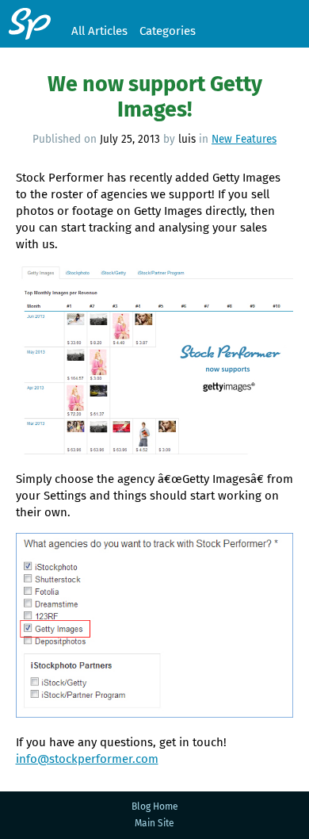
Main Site (154, 823)
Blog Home (155, 806)
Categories (167, 31)
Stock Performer (29, 24)
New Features (244, 139)
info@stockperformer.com (87, 759)
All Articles (99, 31)
